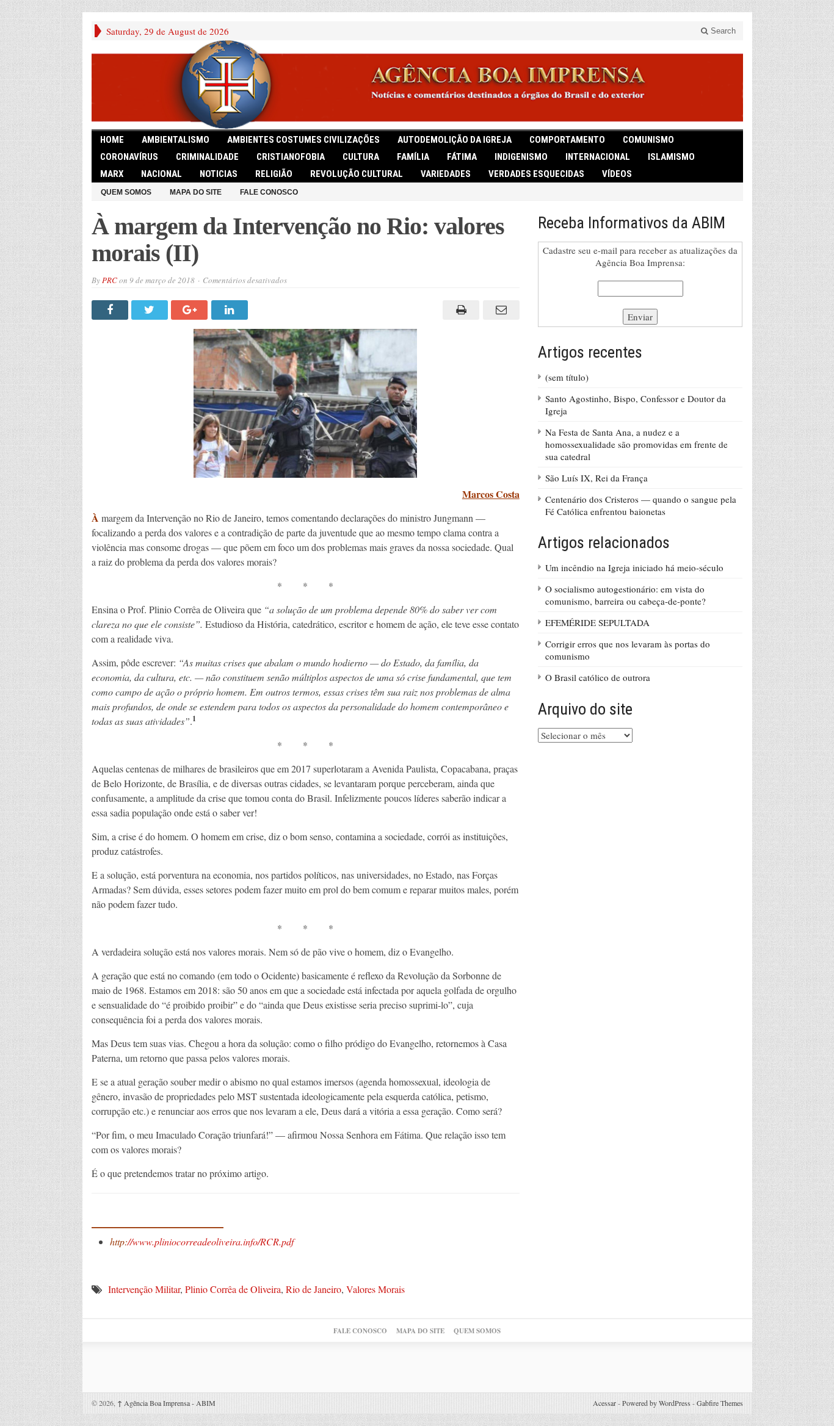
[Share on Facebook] (111, 310)
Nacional (161, 173)
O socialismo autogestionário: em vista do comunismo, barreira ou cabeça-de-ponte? (625, 595)
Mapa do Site (196, 192)
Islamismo (671, 156)
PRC (109, 280)
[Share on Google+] (191, 310)
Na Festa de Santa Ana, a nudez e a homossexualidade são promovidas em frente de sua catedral (636, 444)
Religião (273, 173)
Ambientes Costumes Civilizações (303, 139)
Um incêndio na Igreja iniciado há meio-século (634, 567)
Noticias (219, 173)
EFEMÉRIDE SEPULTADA (597, 622)
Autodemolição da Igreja (454, 139)
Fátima (462, 156)
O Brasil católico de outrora (597, 677)
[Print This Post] (459, 310)
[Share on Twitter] (151, 310)
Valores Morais (375, 1289)
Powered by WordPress (656, 1403)
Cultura (361, 156)
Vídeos (617, 173)
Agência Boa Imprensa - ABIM (166, 1403)
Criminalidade (207, 156)
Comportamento (567, 139)
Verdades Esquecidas (536, 173)
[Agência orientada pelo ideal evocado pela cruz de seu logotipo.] (417, 84)
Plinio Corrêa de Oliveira (233, 1289)
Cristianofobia (290, 156)
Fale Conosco (269, 192)
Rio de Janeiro (313, 1289)
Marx (111, 173)
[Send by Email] (499, 310)
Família (413, 156)
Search (722, 30)
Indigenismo (521, 156)
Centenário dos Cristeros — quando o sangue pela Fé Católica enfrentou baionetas (640, 505)
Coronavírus (129, 156)
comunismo (648, 139)
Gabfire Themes (720, 1403)
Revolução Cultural (356, 173)
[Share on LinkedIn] (231, 310)
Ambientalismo (175, 139)
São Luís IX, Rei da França (596, 478)
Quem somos (126, 192)
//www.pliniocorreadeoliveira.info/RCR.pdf (202, 1241)
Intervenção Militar (144, 1289)
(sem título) (567, 377)
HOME (112, 139)
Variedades (446, 173)
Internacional (597, 156)
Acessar (604, 1403)
